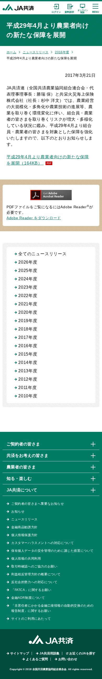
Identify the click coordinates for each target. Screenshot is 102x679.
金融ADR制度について (28, 598)
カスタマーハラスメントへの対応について (42, 543)
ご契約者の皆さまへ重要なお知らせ (37, 504)
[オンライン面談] (82, 7)
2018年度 (27, 329)
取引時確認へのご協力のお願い (34, 566)
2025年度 (27, 270)
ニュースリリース (35, 52)
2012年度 (27, 379)
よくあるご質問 (37, 659)
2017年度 (27, 337)
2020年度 (27, 312)
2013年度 (27, 371)
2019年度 (27, 320)
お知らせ (17, 511)
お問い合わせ (67, 659)
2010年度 (27, 396)
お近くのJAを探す (82, 653)
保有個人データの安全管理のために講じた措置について (52, 551)
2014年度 (27, 362)
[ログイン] (56, 7)
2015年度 (27, 354)
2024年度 (27, 279)
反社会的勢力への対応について (34, 582)
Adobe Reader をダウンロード (34, 218)
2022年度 (27, 295)
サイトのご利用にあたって (31, 618)
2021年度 (27, 304)
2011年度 (27, 387)
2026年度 (27, 262)
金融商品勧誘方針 (24, 527)
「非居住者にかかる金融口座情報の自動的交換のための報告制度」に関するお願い (52, 608)
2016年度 (62, 52)
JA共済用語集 (49, 653)
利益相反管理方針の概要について (36, 574)
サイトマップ (19, 653)
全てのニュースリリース (42, 254)
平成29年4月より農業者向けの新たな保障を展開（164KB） (48, 160)
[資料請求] (69, 7)
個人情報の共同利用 (26, 558)
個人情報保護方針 (24, 535)
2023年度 (27, 287)
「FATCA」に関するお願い (31, 590)
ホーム (11, 52)
